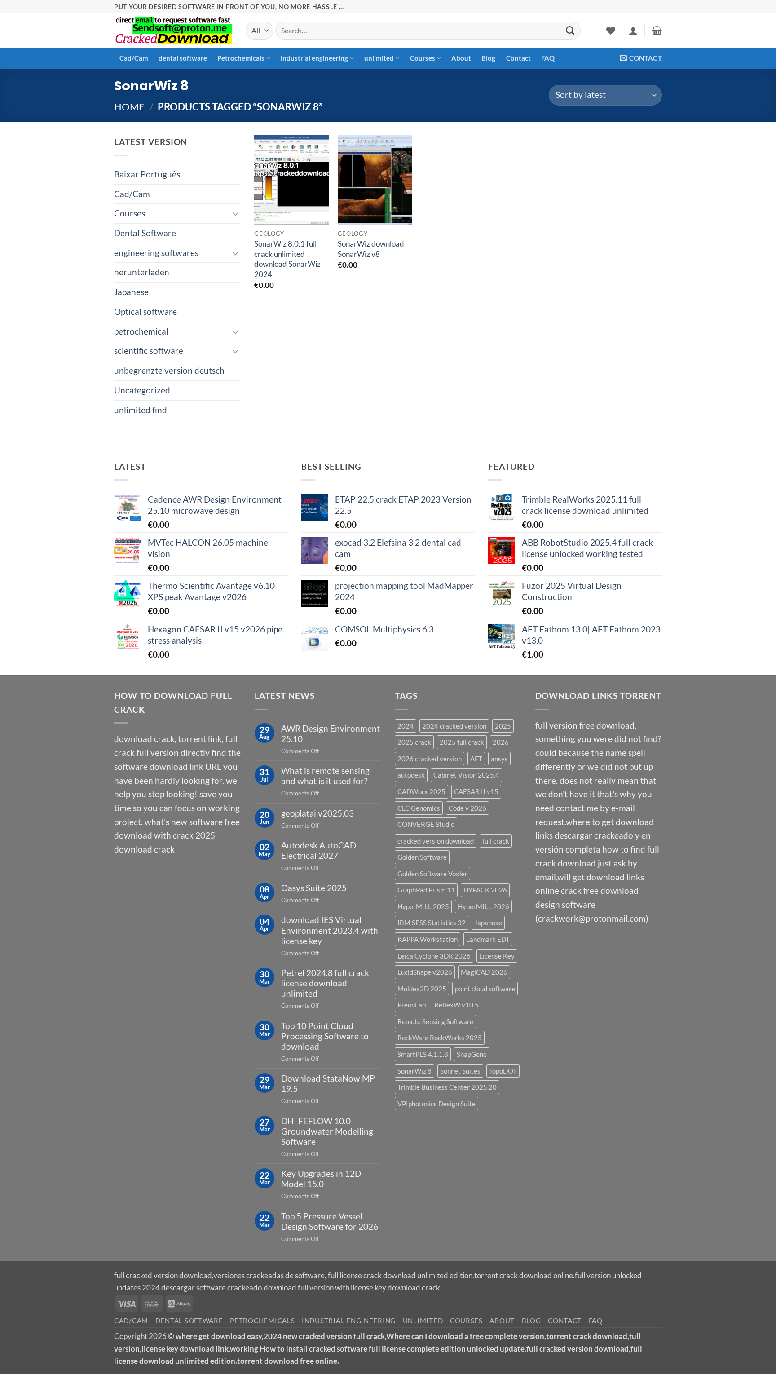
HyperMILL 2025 (423, 906)
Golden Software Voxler (432, 874)
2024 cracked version (454, 726)
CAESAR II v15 (476, 791)
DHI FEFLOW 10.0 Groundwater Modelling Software (327, 1131)
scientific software (148, 350)
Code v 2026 (467, 808)
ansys (499, 759)
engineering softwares (156, 252)
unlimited (379, 58)
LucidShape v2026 (424, 972)
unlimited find (140, 410)
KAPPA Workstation (427, 939)
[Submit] (570, 31)
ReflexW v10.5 (456, 1005)
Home (129, 107)
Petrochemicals (241, 58)
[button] (633, 30)
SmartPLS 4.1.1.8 (422, 1054)
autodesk (411, 775)
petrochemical (141, 331)
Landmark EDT (488, 939)
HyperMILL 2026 (483, 906)
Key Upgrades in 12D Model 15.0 (321, 1178)
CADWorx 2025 (421, 791)
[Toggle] (235, 213)
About (461, 58)
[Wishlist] (610, 30)
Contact (518, 58)
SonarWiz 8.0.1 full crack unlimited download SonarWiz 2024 (287, 258)
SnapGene (472, 1054)
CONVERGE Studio (425, 824)
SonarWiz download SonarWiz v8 (371, 248)
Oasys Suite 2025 (314, 888)
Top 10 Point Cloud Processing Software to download (325, 1036)
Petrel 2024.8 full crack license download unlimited (325, 983)
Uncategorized (142, 390)
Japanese (131, 292)
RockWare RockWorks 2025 (439, 1038)
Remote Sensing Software (435, 1021)
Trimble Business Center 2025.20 (447, 1087)
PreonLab (411, 1005)
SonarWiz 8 (414, 1071)
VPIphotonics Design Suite (436, 1104)
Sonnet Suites (460, 1071)
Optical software (145, 311)
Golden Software (422, 857)
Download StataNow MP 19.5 (328, 1083)
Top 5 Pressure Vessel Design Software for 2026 (329, 1221)
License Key (497, 956)
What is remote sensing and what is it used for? (325, 775)
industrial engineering (314, 58)
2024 (405, 726)
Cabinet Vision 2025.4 (466, 775)
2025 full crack (462, 742)
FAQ (548, 58)
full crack (495, 841)
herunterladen (141, 272)
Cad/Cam (133, 58)
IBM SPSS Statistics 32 (431, 923)
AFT (476, 759)
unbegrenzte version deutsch (169, 370)
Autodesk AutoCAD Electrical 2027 (318, 850)
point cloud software (485, 989)
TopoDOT (503, 1071)
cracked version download (435, 841)
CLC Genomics (418, 808)
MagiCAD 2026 (484, 972)
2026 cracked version (429, 759)
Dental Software (145, 233)
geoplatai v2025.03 (317, 813)
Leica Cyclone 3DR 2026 (434, 956)
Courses (422, 58)
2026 (501, 742)
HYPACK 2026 (485, 890)
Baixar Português (147, 174)
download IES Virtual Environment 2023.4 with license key (329, 930)
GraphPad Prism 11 (426, 890)
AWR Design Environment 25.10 (330, 733)
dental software (183, 58)
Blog (488, 58)
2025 (503, 726)
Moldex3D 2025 (421, 989)
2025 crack (414, 742)
